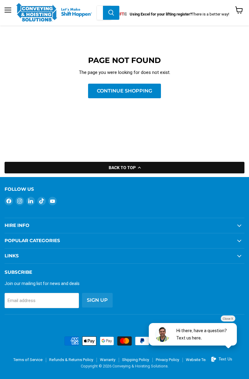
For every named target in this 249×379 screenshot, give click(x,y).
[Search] (111, 13)
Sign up (97, 300)
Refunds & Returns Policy (71, 359)
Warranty (107, 359)
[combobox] (100, 13)
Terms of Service (28, 359)
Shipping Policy (135, 359)
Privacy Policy (167, 359)
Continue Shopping (124, 91)
